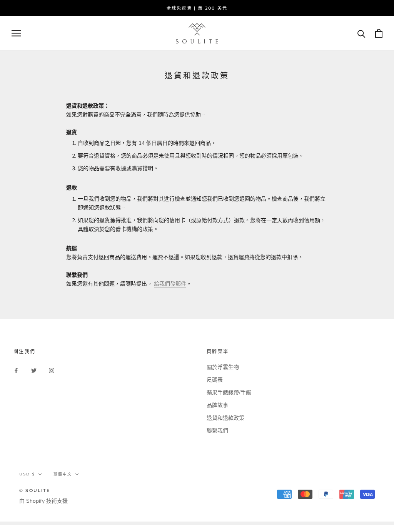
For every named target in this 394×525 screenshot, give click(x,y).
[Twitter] (34, 370)
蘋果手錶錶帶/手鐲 (229, 392)
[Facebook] (16, 370)
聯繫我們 (217, 430)
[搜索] (361, 33)
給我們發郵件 (170, 283)
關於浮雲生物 (223, 367)
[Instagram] (51, 370)
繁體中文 (62, 474)
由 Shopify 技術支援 (43, 501)
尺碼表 (215, 380)
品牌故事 (217, 405)
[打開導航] (16, 33)
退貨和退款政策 (225, 418)
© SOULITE (34, 490)
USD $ (27, 474)
